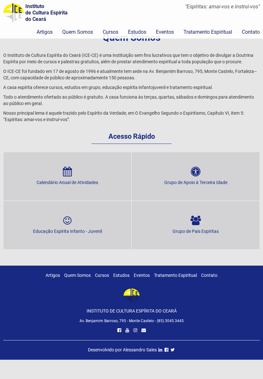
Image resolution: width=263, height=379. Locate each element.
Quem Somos (77, 32)
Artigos (45, 32)
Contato (209, 275)
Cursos (110, 32)
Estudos (137, 32)
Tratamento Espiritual (207, 32)
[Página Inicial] (131, 297)
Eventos (165, 32)
